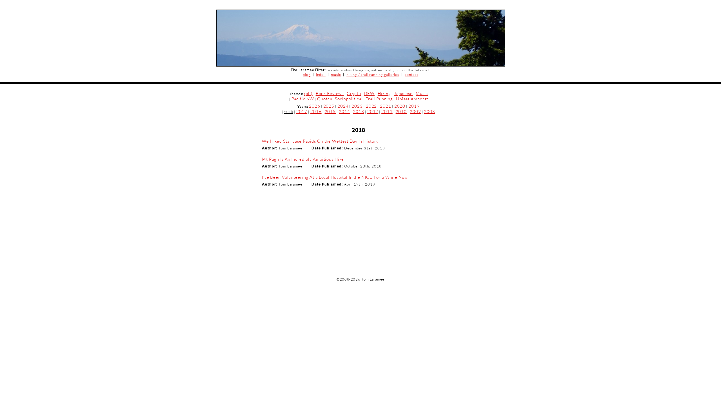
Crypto (354, 93)
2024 (343, 106)
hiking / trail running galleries (372, 74)
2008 (429, 111)
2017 (302, 111)
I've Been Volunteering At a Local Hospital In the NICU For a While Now (335, 177)
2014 (344, 111)
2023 (357, 106)
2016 (316, 111)
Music (422, 93)
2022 (371, 106)
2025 (329, 106)
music (336, 74)
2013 (358, 111)
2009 (415, 111)
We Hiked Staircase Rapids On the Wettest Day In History (320, 141)
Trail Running (379, 99)
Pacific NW (302, 99)
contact (411, 74)
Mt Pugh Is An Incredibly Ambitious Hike (303, 159)
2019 (414, 106)
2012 (373, 111)
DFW (369, 93)
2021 (385, 106)
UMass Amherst (412, 99)
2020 (400, 106)
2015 (330, 111)
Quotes (324, 99)
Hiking (384, 93)
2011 (387, 111)
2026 (314, 106)
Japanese (403, 93)
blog (306, 74)
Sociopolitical (348, 99)
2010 (401, 111)
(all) (308, 93)
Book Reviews (330, 93)
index (321, 74)
